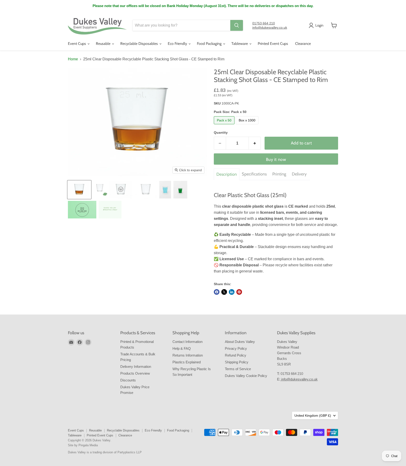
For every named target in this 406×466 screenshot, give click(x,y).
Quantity (221, 132)
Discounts (128, 380)
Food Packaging (210, 43)
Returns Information (187, 355)
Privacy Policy (236, 348)
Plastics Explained (186, 362)
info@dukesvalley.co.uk (269, 27)
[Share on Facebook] (216, 292)
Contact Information (187, 342)
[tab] (226, 174)
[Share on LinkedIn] (231, 292)
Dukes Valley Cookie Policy (246, 376)
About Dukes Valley (240, 342)
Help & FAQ (181, 348)
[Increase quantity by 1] (255, 143)
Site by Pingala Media (83, 445)
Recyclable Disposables (139, 43)
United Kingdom (312, 415)
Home (73, 59)
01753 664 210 (263, 23)
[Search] (236, 25)
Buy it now (276, 159)
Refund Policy (235, 355)
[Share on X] (224, 292)
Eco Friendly (178, 43)
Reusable (103, 43)
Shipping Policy (236, 362)
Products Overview (135, 373)
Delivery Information (135, 367)
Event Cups (77, 43)
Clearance (303, 43)
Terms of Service (238, 369)
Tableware (240, 43)
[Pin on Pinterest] (239, 292)
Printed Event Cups (273, 43)
